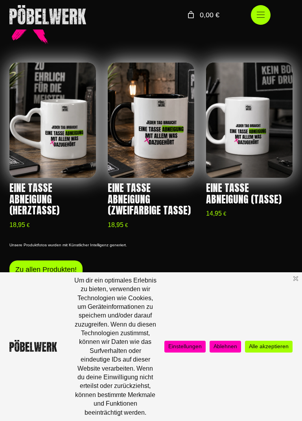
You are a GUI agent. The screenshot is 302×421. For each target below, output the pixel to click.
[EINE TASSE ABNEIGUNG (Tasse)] (249, 120)
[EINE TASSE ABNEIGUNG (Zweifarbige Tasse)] (151, 120)
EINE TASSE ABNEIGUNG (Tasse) (244, 193)
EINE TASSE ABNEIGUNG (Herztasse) (34, 199)
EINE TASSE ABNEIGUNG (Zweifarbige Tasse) (149, 199)
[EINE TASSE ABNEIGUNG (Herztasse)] (52, 120)
